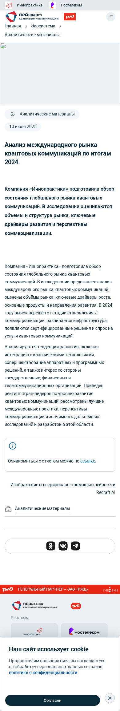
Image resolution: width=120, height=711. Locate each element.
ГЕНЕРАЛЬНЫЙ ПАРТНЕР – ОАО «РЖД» (68, 589)
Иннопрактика (29, 5)
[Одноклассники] (50, 546)
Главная (13, 25)
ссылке (87, 461)
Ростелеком (71, 5)
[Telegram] (75, 546)
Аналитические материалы (32, 34)
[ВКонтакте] (63, 546)
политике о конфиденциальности (43, 672)
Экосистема (43, 25)
